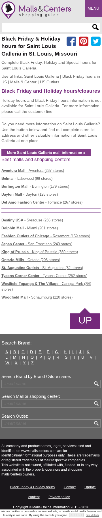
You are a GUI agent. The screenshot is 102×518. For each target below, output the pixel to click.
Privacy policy (59, 497)
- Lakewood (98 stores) (26, 178)
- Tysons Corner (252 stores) (44, 276)
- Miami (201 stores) (29, 228)
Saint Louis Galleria (41, 76)
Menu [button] (93, 8)
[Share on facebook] (71, 41)
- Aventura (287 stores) (32, 170)
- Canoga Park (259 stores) (46, 286)
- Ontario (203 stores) (30, 260)
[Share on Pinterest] (83, 41)
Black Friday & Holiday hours (32, 487)
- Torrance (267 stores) (41, 202)
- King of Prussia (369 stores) (39, 252)
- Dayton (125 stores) (29, 194)
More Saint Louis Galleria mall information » (46, 153)
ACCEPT (76, 515)
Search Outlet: (14, 416)
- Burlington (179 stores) (35, 186)
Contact (70, 487)
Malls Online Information (51, 507)
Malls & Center (23, 82)
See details (92, 515)
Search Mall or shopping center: (30, 396)
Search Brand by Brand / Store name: (36, 376)
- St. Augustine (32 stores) (42, 268)
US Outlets (49, 82)
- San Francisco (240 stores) (36, 244)
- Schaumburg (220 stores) (37, 297)
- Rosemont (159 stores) (45, 236)
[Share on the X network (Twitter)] (96, 41)
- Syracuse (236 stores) (32, 220)
